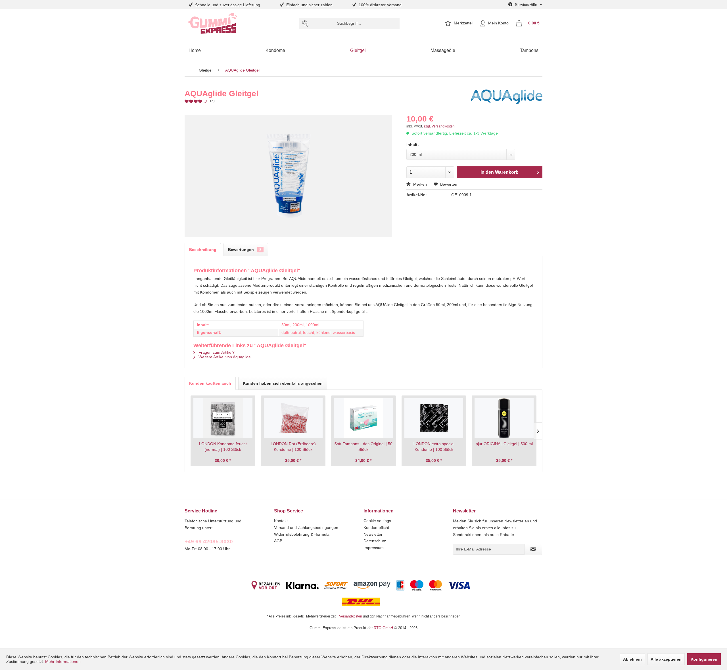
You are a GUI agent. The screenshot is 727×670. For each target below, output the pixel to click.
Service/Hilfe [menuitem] (526, 4)
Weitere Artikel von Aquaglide (224, 357)
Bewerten (448, 184)
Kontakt (281, 520)
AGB (278, 541)
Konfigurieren (704, 659)
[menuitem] (349, 23)
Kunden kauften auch (210, 383)
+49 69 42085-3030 (209, 541)
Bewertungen (245, 249)
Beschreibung (202, 249)
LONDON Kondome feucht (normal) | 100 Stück (223, 446)
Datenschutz (375, 541)
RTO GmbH (383, 627)
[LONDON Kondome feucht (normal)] (222, 418)
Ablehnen (632, 659)
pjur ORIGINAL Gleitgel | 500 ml (504, 443)
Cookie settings (377, 520)
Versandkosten (350, 616)
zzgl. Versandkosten (439, 126)
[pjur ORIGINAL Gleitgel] (504, 418)
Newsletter (373, 534)
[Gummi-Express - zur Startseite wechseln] (212, 23)
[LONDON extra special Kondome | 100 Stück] (433, 418)
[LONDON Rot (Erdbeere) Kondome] (293, 418)
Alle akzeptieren (666, 659)
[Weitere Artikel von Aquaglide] (506, 99)
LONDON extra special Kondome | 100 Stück (433, 446)
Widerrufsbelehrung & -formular (302, 534)
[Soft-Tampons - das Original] (363, 418)
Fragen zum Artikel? (216, 352)
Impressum (374, 547)
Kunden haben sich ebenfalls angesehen (283, 383)
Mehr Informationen (63, 661)
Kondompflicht (376, 527)
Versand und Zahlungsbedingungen (306, 527)
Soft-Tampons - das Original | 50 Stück (363, 446)
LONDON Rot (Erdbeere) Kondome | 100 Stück (293, 446)
